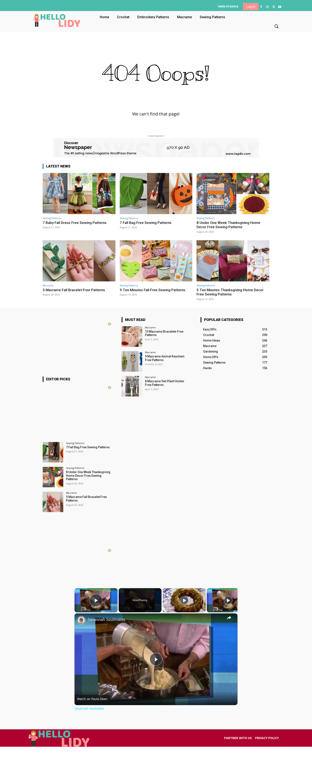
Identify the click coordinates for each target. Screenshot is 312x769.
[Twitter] (273, 7)
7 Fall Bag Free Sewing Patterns (145, 223)
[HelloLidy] (56, 20)
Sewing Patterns (52, 218)
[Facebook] (261, 7)
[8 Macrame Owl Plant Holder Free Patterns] (132, 386)
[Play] (184, 600)
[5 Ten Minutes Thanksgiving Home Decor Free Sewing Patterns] (233, 260)
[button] (276, 26)
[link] (81, 620)
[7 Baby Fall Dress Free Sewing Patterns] (79, 193)
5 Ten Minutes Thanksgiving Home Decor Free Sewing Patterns (230, 292)
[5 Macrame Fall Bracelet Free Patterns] (79, 260)
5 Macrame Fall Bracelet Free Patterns (74, 290)
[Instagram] (267, 7)
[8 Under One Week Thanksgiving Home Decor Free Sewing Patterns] (233, 193)
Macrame (48, 285)
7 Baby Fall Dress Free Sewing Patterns (75, 223)
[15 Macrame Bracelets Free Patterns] (132, 336)
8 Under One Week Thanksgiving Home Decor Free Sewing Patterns (228, 225)
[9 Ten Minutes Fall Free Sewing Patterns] (156, 260)
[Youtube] (279, 7)
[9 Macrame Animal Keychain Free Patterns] (132, 361)
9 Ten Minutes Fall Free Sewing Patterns (152, 290)
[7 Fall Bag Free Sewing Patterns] (156, 193)
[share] (229, 617)
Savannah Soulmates (106, 619)
